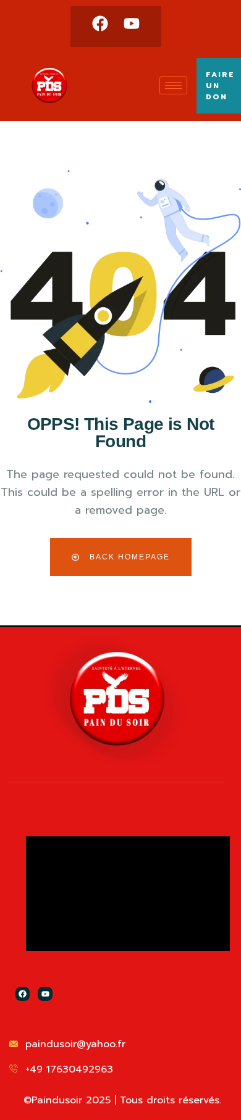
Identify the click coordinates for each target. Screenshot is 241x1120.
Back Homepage (128, 557)
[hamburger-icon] (173, 85)
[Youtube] (132, 23)
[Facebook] (100, 23)
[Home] (117, 699)
